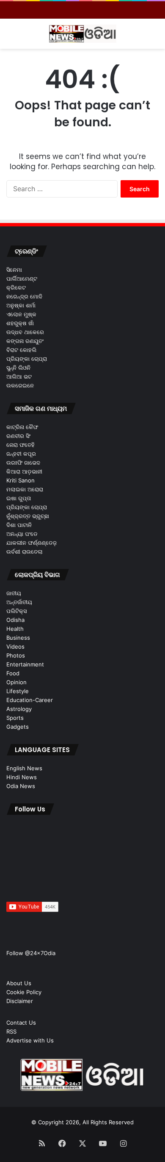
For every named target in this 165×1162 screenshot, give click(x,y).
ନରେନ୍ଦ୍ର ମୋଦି (24, 296)
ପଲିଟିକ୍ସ (16, 610)
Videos (15, 646)
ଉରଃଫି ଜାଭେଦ (23, 462)
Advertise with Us (30, 1040)
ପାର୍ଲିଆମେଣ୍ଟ (21, 278)
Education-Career (29, 700)
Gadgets (17, 726)
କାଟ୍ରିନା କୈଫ (22, 427)
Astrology (19, 708)
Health (15, 628)
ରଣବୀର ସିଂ (18, 435)
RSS (11, 1031)
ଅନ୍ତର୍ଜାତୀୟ (19, 602)
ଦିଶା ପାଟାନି (19, 524)
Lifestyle (17, 691)
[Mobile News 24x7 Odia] (82, 34)
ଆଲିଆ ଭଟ (19, 376)
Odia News (20, 786)
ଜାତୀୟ (13, 593)
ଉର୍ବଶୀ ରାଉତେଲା (24, 551)
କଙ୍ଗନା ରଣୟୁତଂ (25, 340)
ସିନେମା (14, 269)
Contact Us (21, 1022)
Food (12, 673)
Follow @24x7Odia (30, 953)
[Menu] (10, 37)
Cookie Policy (23, 992)
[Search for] (154, 37)
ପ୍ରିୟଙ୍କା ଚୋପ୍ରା (26, 358)
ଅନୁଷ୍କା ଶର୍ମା (21, 305)
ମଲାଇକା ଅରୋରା (24, 489)
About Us (18, 983)
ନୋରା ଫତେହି (20, 444)
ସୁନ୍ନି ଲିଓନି (18, 367)
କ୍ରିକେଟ (16, 287)
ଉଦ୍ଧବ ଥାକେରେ (25, 332)
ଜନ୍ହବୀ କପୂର (21, 453)
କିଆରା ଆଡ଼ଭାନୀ (24, 471)
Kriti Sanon (20, 480)
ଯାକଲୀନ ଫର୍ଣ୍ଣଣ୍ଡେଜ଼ (31, 542)
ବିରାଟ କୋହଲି (21, 349)
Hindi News (21, 777)
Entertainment (25, 664)
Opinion (16, 682)
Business (18, 637)
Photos (15, 655)
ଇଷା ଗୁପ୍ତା (18, 498)
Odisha (15, 619)
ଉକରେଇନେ (20, 385)
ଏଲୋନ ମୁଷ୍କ (21, 314)
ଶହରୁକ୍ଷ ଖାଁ (20, 323)
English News (24, 768)
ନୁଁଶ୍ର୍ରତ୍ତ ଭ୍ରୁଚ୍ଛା (27, 516)
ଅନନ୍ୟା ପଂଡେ (22, 533)
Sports (15, 717)
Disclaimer (19, 1001)
